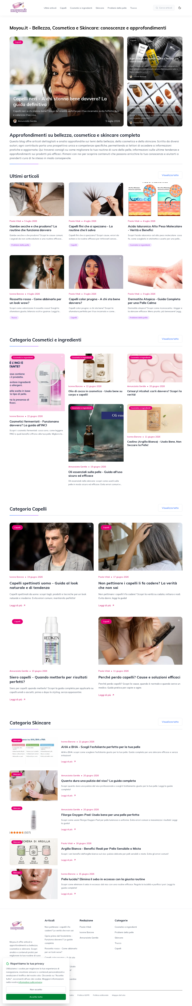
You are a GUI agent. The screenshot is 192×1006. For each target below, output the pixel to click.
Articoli (50, 920)
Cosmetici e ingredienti (81, 8)
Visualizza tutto (170, 175)
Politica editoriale (100, 995)
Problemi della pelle (117, 8)
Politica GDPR (83, 995)
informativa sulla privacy (30, 982)
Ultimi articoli (50, 8)
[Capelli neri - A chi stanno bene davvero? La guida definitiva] (67, 81)
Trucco (133, 8)
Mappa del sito (118, 995)
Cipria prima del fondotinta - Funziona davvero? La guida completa (59, 939)
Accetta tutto (36, 997)
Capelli (63, 8)
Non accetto (36, 989)
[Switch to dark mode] (179, 7)
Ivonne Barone (17, 293)
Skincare (100, 8)
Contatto (70, 995)
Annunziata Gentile (136, 386)
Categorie (121, 920)
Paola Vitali (15, 221)
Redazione (86, 920)
